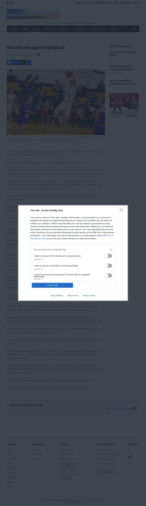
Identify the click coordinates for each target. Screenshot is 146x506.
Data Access (73, 295)
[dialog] (73, 253)
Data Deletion (57, 295)
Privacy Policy (89, 295)
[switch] (108, 256)
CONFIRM (52, 285)
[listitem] (73, 249)
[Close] (122, 210)
